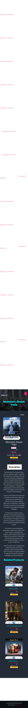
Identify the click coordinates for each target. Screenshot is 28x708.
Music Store (20, 692)
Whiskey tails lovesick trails (14, 453)
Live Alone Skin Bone (14, 626)
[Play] (11, 437)
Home (6, 692)
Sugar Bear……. (14, 661)
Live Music (7, 694)
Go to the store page (14, 460)
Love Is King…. (14, 588)
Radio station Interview (17, 694)
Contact (14, 697)
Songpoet (17, 705)
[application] (11, 437)
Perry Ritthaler (14, 451)
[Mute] (14, 437)
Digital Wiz (12, 692)
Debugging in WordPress (6, 14)
